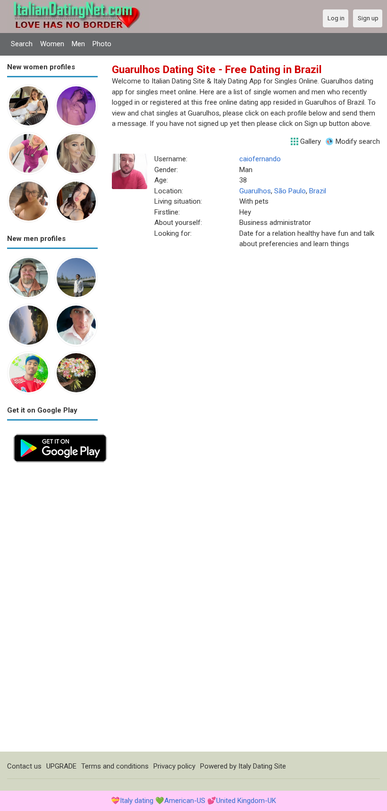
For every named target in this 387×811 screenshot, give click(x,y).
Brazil (317, 191)
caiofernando (260, 159)
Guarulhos (255, 191)
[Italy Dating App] (60, 433)
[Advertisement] (52, 610)
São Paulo (290, 191)
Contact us (24, 766)
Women (52, 44)
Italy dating (136, 800)
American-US (184, 800)
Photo (102, 44)
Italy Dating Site (262, 766)
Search (22, 44)
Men (78, 44)
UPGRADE (61, 766)
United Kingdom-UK (246, 800)
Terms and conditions (115, 766)
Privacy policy (174, 766)
